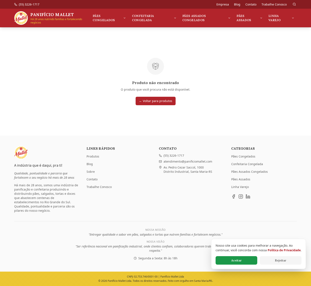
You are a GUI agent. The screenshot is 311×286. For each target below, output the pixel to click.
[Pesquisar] (294, 4)
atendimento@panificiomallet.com (188, 161)
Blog (237, 4)
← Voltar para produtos (155, 101)
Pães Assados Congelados (194, 18)
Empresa (222, 4)
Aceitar (236, 260)
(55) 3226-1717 (174, 155)
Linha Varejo (274, 18)
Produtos (93, 156)
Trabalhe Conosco (274, 4)
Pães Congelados (104, 18)
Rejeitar (280, 260)
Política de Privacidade (284, 250)
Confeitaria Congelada (143, 18)
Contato (250, 4)
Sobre (91, 172)
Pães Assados (244, 18)
